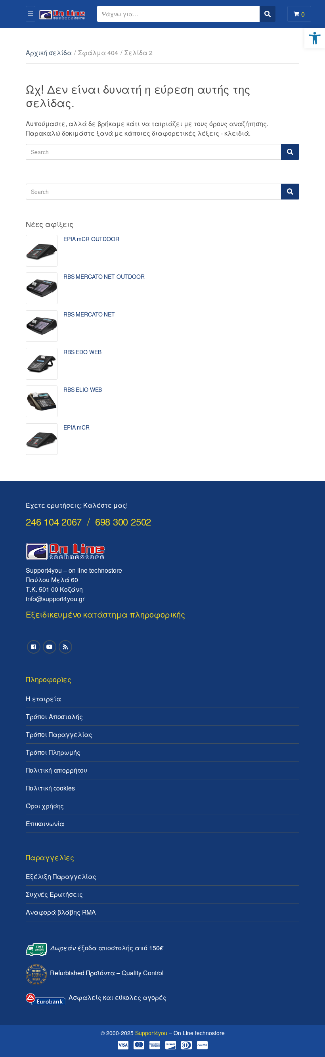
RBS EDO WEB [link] (82, 352)
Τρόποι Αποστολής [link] (54, 716)
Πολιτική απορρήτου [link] (56, 770)
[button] (308, 11)
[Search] (290, 152)
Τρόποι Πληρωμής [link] (53, 752)
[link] (314, 38)
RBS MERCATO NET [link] (89, 314)
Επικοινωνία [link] (45, 823)
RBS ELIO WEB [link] (82, 389)
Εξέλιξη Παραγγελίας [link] (61, 876)
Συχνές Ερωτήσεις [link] (54, 894)
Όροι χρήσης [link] (45, 805)
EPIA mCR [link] (76, 427)
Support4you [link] (151, 1033)
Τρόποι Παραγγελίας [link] (59, 734)
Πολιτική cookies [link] (50, 787)
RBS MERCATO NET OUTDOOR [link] (104, 276)
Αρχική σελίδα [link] (49, 52)
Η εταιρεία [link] (43, 698)
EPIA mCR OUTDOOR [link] (91, 239)
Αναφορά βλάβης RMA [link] (61, 912)
